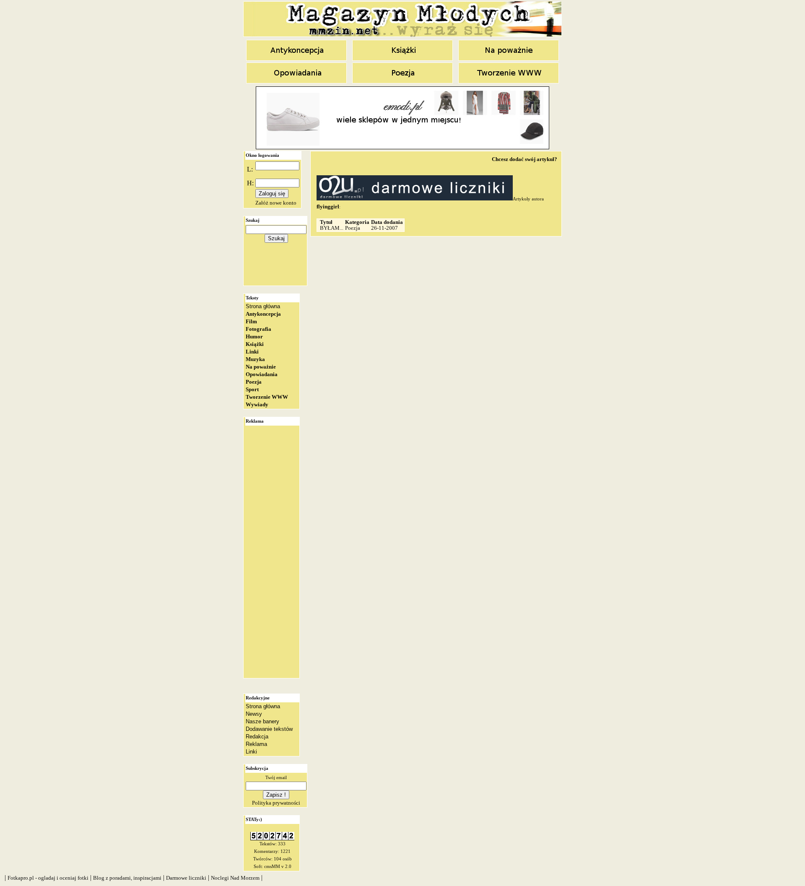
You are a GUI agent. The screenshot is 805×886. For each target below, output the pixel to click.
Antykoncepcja (263, 314)
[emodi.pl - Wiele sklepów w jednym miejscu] (402, 147)
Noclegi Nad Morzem (235, 878)
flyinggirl (328, 206)
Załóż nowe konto (275, 203)
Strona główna (263, 306)
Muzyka (255, 359)
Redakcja (257, 736)
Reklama (256, 744)
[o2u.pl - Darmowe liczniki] (272, 838)
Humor (254, 336)
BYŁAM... (331, 228)
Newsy (254, 714)
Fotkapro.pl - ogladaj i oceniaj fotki (48, 878)
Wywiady (257, 404)
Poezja (254, 382)
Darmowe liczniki (186, 878)
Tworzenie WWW (267, 397)
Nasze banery (262, 721)
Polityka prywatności (276, 803)
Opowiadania (262, 374)
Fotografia (258, 329)
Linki (252, 351)
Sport (252, 389)
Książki (255, 344)
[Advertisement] (276, 266)
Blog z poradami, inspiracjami (127, 878)
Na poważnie (261, 367)
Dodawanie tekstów (269, 729)
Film (251, 321)
